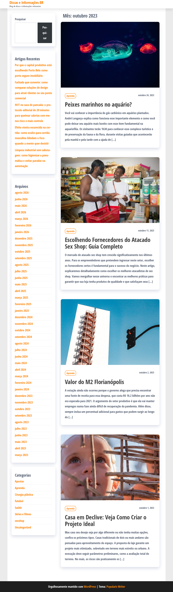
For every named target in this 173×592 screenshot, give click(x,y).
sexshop (19, 521)
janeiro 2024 (22, 389)
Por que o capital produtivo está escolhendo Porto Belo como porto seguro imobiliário (33, 70)
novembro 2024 (24, 324)
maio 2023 (21, 442)
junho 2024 (21, 356)
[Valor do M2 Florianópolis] (110, 332)
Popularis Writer (116, 586)
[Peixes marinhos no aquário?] (110, 54)
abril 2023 (20, 448)
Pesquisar (20, 19)
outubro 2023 (22, 409)
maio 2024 (21, 363)
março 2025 (21, 297)
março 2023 (21, 455)
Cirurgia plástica (24, 494)
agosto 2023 (22, 422)
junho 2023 (21, 435)
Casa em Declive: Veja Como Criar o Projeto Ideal (105, 520)
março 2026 (21, 219)
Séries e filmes (23, 514)
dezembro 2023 (23, 396)
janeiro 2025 (22, 310)
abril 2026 (20, 212)
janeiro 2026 (22, 232)
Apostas (19, 481)
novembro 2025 (24, 245)
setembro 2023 (23, 415)
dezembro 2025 (23, 238)
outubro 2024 (22, 330)
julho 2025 (21, 271)
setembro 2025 (23, 258)
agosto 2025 (22, 265)
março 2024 (21, 376)
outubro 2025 (22, 251)
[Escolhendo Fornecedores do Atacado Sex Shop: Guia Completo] (110, 190)
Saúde (18, 508)
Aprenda (70, 95)
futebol (19, 501)
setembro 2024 (23, 337)
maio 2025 (21, 284)
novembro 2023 (24, 402)
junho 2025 (21, 278)
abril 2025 (20, 291)
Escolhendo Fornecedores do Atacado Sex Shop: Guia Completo (107, 242)
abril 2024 (20, 369)
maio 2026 (21, 205)
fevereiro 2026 (23, 225)
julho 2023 (21, 428)
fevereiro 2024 (23, 383)
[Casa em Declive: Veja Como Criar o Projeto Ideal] (110, 467)
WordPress (90, 586)
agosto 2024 (22, 343)
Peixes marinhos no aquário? (98, 104)
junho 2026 (21, 199)
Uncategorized (23, 527)
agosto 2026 (22, 192)
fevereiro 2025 (23, 304)
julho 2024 (21, 350)
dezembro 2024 (23, 317)
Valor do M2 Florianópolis (94, 382)
